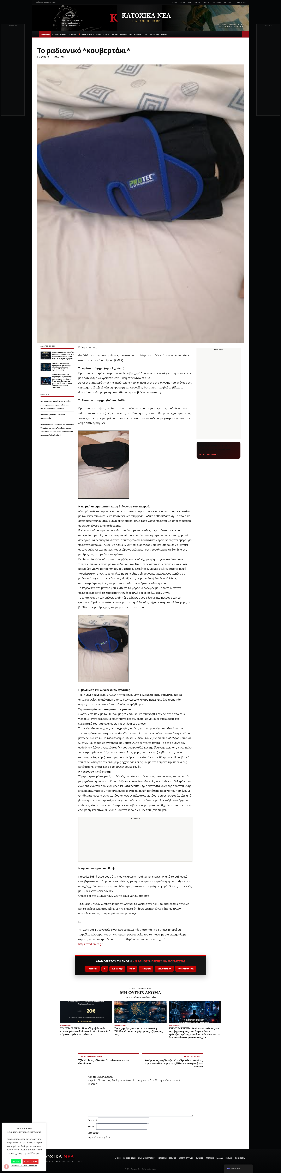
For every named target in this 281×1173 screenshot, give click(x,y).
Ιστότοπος (94, 1132)
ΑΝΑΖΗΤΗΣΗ (241, 2)
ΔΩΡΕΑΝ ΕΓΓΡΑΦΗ (186, 2)
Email (92, 1126)
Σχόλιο (92, 1084)
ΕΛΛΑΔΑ (98, 34)
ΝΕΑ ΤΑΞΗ (115, 34)
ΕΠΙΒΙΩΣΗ (164, 34)
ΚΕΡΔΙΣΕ (197, 2)
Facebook (92, 968)
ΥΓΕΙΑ (146, 34)
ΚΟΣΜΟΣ (106, 34)
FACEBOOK (227, 2)
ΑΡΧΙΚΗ (118, 1158)
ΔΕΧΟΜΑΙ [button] (15, 1161)
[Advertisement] (12, 71)
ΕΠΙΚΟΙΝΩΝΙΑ (216, 2)
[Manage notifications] (6, 1166)
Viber (132, 968)
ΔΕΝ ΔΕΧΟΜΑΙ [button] (30, 1161)
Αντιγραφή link (186, 968)
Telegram (146, 968)
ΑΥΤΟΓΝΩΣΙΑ (154, 34)
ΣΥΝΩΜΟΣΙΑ (138, 34)
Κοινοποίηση (164, 968)
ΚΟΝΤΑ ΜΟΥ (73, 34)
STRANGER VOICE (126, 34)
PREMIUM (206, 2)
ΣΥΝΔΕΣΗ (174, 2)
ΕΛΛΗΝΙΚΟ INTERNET (59, 34)
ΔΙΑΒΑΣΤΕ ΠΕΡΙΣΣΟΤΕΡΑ (24, 1165)
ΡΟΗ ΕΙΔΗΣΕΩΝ (45, 34)
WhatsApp (117, 968)
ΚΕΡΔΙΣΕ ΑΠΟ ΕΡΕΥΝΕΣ (167, 1158)
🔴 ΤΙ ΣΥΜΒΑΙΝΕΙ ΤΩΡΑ (86, 34)
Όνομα (92, 1120)
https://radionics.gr (90, 944)
